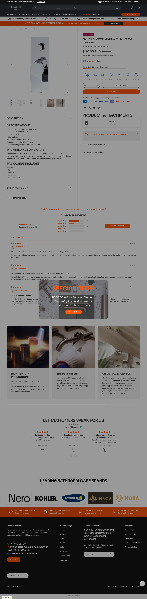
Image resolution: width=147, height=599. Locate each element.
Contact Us (26, 2)
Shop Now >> (73, 312)
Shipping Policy (103, 2)
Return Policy (117, 2)
